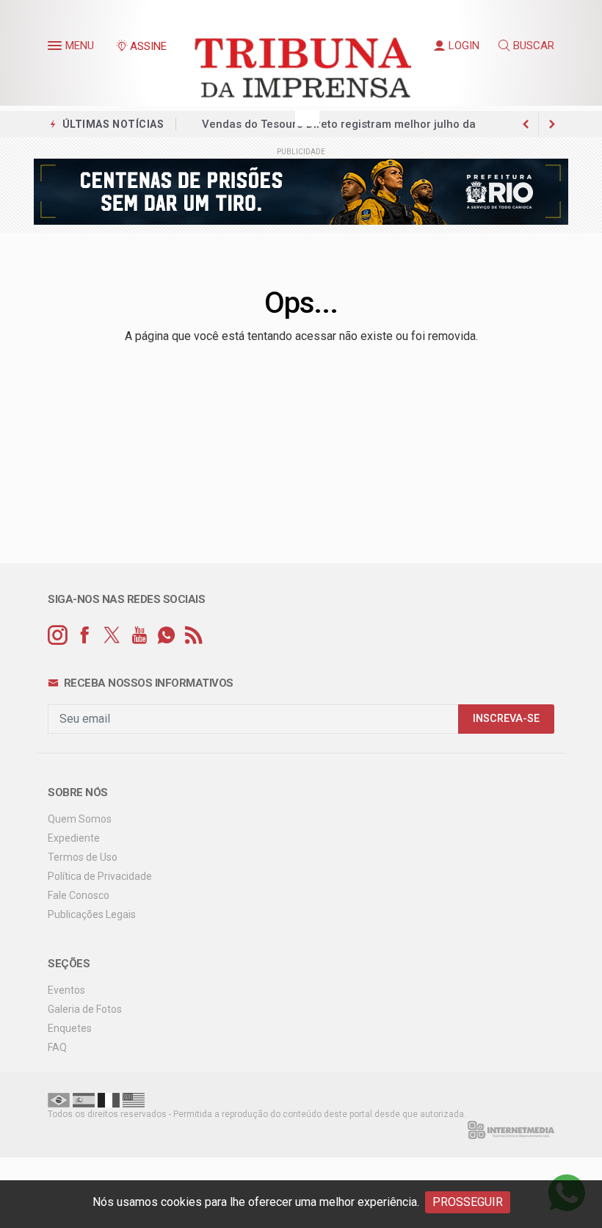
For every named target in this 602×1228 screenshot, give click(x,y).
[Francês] (109, 1099)
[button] (56, 48)
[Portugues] (59, 1099)
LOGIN (464, 45)
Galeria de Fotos (85, 1009)
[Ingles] (134, 1099)
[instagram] (58, 636)
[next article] (525, 124)
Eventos (66, 990)
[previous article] (552, 124)
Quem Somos (80, 819)
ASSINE (148, 46)
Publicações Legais (92, 914)
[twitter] (112, 636)
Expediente (74, 838)
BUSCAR (533, 45)
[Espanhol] (84, 1099)
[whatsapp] (166, 636)
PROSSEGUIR (467, 1202)
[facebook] (85, 636)
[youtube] (139, 636)
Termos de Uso (82, 857)
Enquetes (70, 1028)
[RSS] (193, 636)
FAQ (57, 1047)
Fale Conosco (78, 895)
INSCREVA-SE (506, 718)
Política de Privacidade (100, 876)
